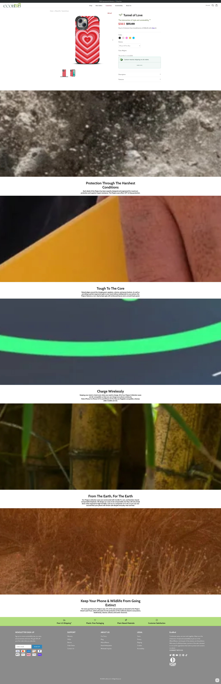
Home (51, 11)
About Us (128, 5)
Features (121, 79)
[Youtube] (177, 655)
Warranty (70, 636)
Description (122, 74)
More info (139, 65)
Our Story (104, 636)
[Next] (113, 40)
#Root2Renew (105, 642)
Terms (139, 636)
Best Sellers (99, 5)
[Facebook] (174, 655)
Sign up (37, 646)
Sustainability (119, 5)
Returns (69, 642)
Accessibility (140, 648)
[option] (87, 40)
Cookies (139, 645)
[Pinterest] (183, 655)
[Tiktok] (186, 655)
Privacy (139, 639)
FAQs (69, 639)
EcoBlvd (106, 679)
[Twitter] (170, 655)
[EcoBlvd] (12, 5)
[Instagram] (180, 655)
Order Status (71, 645)
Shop (90, 5)
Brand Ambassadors (106, 645)
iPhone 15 (57, 11)
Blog (102, 639)
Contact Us (70, 648)
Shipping (139, 642)
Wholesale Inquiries (106, 648)
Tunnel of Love (65, 11)
